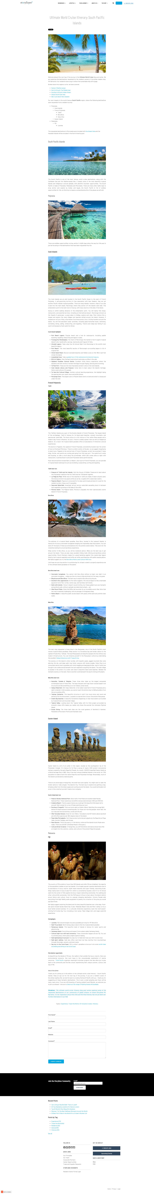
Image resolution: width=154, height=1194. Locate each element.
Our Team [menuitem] (66, 1158)
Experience (64, 1004)
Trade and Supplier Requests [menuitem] (72, 1164)
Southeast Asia (90, 131)
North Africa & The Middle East (61, 90)
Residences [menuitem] (61, 3)
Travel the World (73, 1004)
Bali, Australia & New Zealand (60, 97)
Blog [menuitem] (94, 1162)
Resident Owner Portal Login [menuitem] (72, 1171)
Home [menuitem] (109, 1189)
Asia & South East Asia (58, 94)
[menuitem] (64, 1147)
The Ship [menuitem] (104, 3)
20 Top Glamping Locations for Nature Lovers (65, 1107)
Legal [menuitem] (118, 1189)
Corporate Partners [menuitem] (69, 1160)
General (55, 1128)
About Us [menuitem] (94, 3)
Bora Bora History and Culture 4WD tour (78, 559)
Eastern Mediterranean (58, 88)
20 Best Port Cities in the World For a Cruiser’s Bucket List (69, 1113)
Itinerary (95, 1004)
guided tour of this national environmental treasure (82, 357)
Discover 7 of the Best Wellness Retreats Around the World (69, 1111)
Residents (55, 1125)
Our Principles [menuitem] (67, 1155)
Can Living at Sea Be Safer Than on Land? (64, 1105)
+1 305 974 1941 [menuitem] (106, 1148)
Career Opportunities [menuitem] (69, 1162)
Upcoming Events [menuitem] (106, 1153)
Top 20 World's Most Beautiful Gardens (63, 1109)
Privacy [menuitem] (114, 1189)
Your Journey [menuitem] (83, 3)
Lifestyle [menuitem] (72, 3)
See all (50, 1133)
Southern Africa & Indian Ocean (61, 92)
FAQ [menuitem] (94, 1164)
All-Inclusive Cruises (85, 1004)
